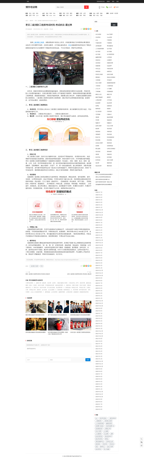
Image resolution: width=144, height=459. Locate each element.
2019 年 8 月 (99, 401)
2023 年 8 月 (99, 280)
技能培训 (109, 105)
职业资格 (98, 140)
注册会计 (109, 114)
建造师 (109, 97)
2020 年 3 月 (99, 384)
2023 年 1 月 (99, 298)
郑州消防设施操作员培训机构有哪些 (36, 332)
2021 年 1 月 (99, 358)
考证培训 (109, 134)
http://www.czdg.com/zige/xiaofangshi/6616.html (66, 259)
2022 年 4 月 (99, 321)
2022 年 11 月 (99, 303)
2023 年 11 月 (99, 273)
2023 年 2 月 (99, 295)
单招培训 (98, 71)
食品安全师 (98, 165)
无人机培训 (98, 111)
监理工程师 (98, 125)
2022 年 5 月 (99, 318)
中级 (47, 15)
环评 (34, 15)
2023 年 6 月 (99, 285)
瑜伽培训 (109, 120)
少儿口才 (98, 88)
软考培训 (98, 160)
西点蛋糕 (98, 148)
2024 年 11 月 (99, 242)
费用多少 (102, 446)
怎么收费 (106, 433)
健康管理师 (98, 57)
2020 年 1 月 (99, 389)
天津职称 (98, 80)
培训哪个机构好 (100, 426)
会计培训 (109, 48)
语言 (60, 13)
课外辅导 (109, 151)
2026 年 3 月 (99, 202)
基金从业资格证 (111, 77)
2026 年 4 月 (99, 199)
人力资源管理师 (100, 48)
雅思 (71, 13)
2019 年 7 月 (99, 404)
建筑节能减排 (99, 97)
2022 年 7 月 (99, 313)
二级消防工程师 (38, 42)
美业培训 (109, 128)
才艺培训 (109, 100)
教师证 (106, 439)
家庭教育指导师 (111, 83)
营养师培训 (110, 145)
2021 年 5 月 (99, 348)
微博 (117, 7)
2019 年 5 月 (99, 409)
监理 (30, 15)
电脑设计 (109, 123)
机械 (101, 13)
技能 (91, 13)
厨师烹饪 (109, 71)
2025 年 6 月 (99, 225)
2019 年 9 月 (99, 399)
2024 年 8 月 (99, 250)
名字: (28, 359)
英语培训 (109, 143)
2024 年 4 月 (99, 260)
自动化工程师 (99, 143)
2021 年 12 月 (99, 331)
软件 (71, 15)
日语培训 (109, 111)
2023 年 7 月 (99, 283)
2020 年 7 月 (99, 374)
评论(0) (51, 29)
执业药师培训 (99, 436)
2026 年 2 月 (99, 205)
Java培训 (109, 37)
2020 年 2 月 (99, 386)
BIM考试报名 (103, 418)
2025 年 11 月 (99, 212)
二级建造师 (98, 420)
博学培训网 (31, 7)
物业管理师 (110, 117)
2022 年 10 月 (99, 305)
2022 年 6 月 (99, 316)
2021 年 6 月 (99, 346)
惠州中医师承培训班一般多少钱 (104, 182)
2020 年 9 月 (99, 369)
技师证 (97, 105)
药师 (81, 13)
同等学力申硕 (99, 74)
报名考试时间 (99, 439)
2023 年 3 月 (99, 293)
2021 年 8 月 (99, 341)
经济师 (116, 13)
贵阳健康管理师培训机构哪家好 (104, 184)
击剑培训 (98, 63)
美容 (94, 15)
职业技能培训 (110, 137)
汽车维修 (98, 114)
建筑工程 (109, 94)
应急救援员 (110, 91)
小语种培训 (110, 85)
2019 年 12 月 (99, 391)
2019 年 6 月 (99, 406)
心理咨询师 (98, 100)
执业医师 (98, 103)
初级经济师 (110, 63)
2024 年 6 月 (99, 255)
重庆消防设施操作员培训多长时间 (35, 315)
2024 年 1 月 (99, 268)
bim (96, 418)
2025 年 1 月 (99, 237)
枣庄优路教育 (29, 29)
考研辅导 (98, 134)
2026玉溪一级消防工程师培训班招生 (80, 332)
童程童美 (98, 444)
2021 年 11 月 (99, 333)
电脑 (60, 15)
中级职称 (109, 43)
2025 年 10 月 (99, 215)
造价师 (97, 163)
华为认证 (98, 68)
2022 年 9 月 (99, 308)
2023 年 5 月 (99, 288)
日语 (67, 13)
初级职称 (98, 65)
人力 (37, 15)
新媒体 (109, 108)
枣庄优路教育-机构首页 (36, 280)
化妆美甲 (109, 65)
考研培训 (109, 131)
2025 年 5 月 (99, 227)
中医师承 (109, 40)
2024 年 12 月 (99, 240)
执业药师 (109, 103)
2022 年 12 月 (99, 300)
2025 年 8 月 (99, 220)
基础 (47, 13)
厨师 (97, 13)
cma (54, 15)
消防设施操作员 (100, 441)
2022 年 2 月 (99, 326)
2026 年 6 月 (99, 194)
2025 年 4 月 (99, 230)
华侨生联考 (110, 68)
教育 (77, 15)
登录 (113, 1)
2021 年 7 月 (99, 343)
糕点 (97, 15)
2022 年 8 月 (99, 310)
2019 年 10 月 (99, 396)
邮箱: (51, 359)
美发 (91, 15)
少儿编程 (109, 88)
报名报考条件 (108, 436)
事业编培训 (110, 45)
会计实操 (98, 54)
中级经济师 (98, 43)
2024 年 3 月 (99, 263)
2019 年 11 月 (99, 394)
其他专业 (98, 60)
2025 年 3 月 (99, 232)
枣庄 (69, 45)
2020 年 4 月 (99, 381)
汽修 (101, 15)
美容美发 (98, 131)
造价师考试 (98, 449)
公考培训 (109, 57)
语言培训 (98, 151)
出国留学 (109, 60)
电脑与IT (98, 123)
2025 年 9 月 (99, 217)
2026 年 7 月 (99, 192)
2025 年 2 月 (99, 235)
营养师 (97, 145)
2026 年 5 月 (99, 197)
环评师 (97, 120)
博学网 (68, 456)
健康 (77, 13)
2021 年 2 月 (99, 356)
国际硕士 (98, 77)
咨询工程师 (110, 74)
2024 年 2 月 (99, 265)
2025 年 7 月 (99, 222)
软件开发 (98, 157)
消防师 (31, 20)
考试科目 (112, 444)
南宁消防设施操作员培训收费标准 (57, 315)
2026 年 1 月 (99, 207)
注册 (117, 1)
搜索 (96, 21)
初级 (43, 15)
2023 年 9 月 (99, 278)
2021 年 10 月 (99, 336)
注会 (54, 13)
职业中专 (98, 137)
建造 (27, 13)
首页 (28, 1)
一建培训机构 (112, 418)
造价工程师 (110, 160)
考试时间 (104, 444)
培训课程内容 (99, 428)
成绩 (112, 433)
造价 (34, 13)
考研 (84, 15)
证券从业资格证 (111, 148)
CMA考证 (98, 37)
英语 (64, 13)
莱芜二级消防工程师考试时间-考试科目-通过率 (38, 274)
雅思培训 (109, 163)
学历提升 (109, 80)
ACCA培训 (98, 34)
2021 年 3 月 (99, 353)
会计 (43, 13)
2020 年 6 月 (99, 376)
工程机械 (98, 91)
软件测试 (109, 157)
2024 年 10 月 (99, 245)
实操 (50, 13)
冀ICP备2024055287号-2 (76, 456)
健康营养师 (109, 423)
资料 (107, 13)
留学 (81, 15)
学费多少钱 (108, 428)
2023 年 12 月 (99, 270)
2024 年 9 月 (99, 247)
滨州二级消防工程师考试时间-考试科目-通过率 (79, 274)
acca (50, 15)
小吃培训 (98, 85)
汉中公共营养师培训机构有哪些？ (104, 174)
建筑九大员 (98, 94)
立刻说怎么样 (109, 441)
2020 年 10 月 (99, 366)
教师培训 (98, 108)
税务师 (97, 128)
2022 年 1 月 (99, 328)
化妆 (94, 13)
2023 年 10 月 (99, 275)
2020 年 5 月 (99, 379)
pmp (97, 40)
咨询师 (111, 13)
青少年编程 (107, 449)
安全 (30, 13)
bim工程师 (109, 34)
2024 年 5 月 (99, 258)
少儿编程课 (98, 433)
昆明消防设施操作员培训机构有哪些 (80, 315)
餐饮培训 (109, 165)
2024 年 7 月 (99, 252)
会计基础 (109, 51)
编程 (64, 15)
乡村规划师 (98, 45)
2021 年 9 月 (99, 338)
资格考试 (109, 154)
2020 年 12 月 (99, 361)
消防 (27, 15)
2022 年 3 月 (99, 323)
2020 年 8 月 (99, 371)
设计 (67, 15)
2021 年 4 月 (99, 351)
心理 (84, 13)
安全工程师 (98, 83)
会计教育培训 (110, 54)
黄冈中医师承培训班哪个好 (103, 179)
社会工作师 (110, 125)
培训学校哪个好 (110, 426)
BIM (37, 13)
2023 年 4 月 (99, 290)
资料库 (97, 154)
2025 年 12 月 (99, 210)
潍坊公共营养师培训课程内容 (103, 177)
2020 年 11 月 (99, 363)
